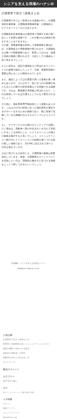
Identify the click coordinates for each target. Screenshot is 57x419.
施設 (23, 392)
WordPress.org (10, 417)
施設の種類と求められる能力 (16, 348)
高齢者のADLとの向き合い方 (16, 357)
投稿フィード (9, 408)
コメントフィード (11, 413)
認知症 (27, 392)
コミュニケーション (14, 392)
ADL (4, 392)
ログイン (7, 404)
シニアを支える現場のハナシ (32, 263)
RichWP (36, 268)
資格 (32, 392)
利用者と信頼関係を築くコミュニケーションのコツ (26, 344)
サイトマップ (9, 362)
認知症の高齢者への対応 (14, 353)
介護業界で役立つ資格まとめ (16, 339)
